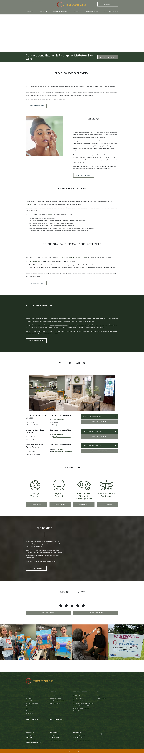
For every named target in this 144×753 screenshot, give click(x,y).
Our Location (29, 711)
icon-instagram (39, 1)
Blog (27, 708)
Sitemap (28, 696)
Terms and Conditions (32, 703)
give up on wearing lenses (59, 325)
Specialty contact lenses (34, 261)
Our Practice (29, 706)
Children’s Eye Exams (55, 698)
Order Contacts (92, 12)
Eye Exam (43, 12)
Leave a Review (48, 613)
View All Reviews (96, 613)
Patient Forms (29, 713)
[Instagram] (101, 734)
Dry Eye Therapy (77, 698)
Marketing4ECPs (69, 751)
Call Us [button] (107, 4)
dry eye (63, 257)
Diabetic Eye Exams (55, 703)
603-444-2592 (59, 420)
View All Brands (36, 568)
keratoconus (82, 257)
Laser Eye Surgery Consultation (81, 706)
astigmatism (73, 257)
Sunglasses (100, 696)
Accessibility (29, 698)
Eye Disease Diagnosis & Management (83, 703)
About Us (29, 12)
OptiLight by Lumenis (78, 711)
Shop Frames (100, 701)
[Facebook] (98, 734)
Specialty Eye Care (60, 12)
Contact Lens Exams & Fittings (58, 701)
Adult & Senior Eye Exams (57, 696)
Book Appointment (111, 12)
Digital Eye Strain (78, 696)
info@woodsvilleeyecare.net (62, 452)
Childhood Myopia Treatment (81, 708)
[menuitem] (30, 12)
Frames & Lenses (101, 698)
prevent (50, 214)
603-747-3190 (59, 449)
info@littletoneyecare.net (61, 425)
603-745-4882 (59, 434)
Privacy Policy (29, 701)
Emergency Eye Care (79, 701)
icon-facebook (30, 1)
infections (29, 204)
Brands (76, 12)
